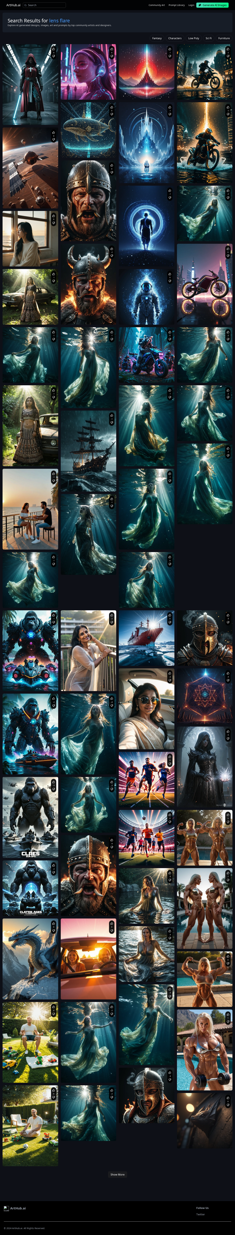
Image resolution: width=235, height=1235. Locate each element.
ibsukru (14, 195)
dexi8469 (73, 228)
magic (201, 802)
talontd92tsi (190, 852)
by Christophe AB (130, 316)
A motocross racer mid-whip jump (196, 91)
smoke (100, 236)
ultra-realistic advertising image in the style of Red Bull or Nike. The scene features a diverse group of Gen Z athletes (144, 802)
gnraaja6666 (132, 453)
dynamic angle (192, 95)
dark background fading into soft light (139, 319)
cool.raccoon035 (192, 794)
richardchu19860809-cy (137, 594)
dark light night (213, 802)
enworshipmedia (192, 311)
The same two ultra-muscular (194, 857)
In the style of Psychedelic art (153, 316)
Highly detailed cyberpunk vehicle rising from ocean (30, 683)
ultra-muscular (198, 999)
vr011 (129, 794)
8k (165, 741)
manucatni (73, 761)
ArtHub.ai (13, 5)
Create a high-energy (132, 799)
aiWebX (14, 111)
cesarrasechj (75, 902)
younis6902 (132, 1110)
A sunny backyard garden (18, 1074)
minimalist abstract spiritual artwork (139, 91)
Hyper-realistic (71, 233)
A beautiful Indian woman (76, 683)
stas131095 (16, 594)
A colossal (69, 150)
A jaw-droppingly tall (190, 1082)
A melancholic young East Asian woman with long (29, 258)
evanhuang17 (191, 511)
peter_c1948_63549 (136, 652)
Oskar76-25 (190, 1135)
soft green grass (39, 1074)
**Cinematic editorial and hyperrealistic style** (28, 117)
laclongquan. (74, 86)
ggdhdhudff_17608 (19, 986)
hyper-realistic (143, 1115)
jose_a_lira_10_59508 (78, 561)
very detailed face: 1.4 (93, 570)
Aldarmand (190, 369)
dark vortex (206, 95)
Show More (118, 1174)
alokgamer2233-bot (19, 369)
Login (191, 5)
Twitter (200, 1214)
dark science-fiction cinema (19, 120)
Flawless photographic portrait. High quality (142, 741)
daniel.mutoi (74, 1069)
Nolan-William (191, 228)
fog (196, 802)
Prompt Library (177, 5)
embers (108, 236)
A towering (185, 999)
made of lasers (203, 719)
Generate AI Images (215, 5)
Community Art (157, 5)
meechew (131, 910)
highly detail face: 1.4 (28, 378)
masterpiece (128, 744)
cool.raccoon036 (192, 710)
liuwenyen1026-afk (77, 394)
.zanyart (72, 986)
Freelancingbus (17, 1069)
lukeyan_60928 (17, 678)
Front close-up (129, 1115)
